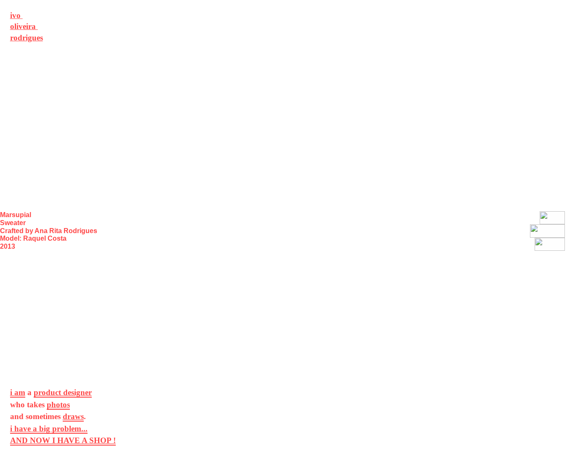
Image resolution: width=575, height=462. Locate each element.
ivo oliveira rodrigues (26, 26)
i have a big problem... (49, 428)
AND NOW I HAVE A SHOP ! (63, 440)
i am (17, 392)
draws (73, 416)
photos (58, 404)
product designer (63, 392)
